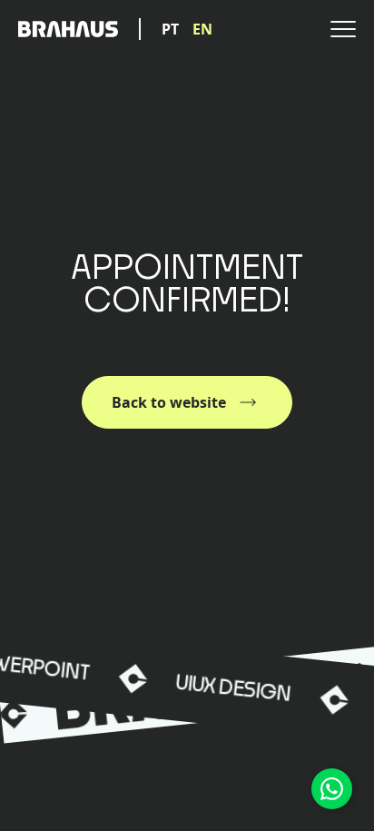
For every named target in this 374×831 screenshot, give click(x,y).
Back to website (169, 402)
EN (202, 29)
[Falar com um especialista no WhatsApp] (331, 788)
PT (170, 29)
